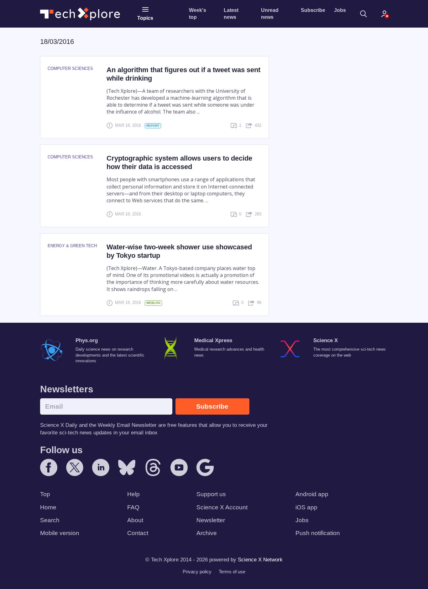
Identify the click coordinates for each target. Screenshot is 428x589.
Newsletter (210, 520)
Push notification (317, 533)
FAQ (133, 507)
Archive (206, 533)
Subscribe (313, 10)
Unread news (270, 14)
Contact (137, 533)
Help (133, 494)
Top (45, 494)
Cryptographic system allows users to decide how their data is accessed (179, 162)
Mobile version (59, 533)
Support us (211, 494)
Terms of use (232, 571)
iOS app (306, 507)
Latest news (231, 14)
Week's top (197, 14)
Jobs (340, 10)
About (135, 520)
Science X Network (260, 560)
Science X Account (222, 507)
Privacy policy (197, 571)
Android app (311, 494)
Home (48, 507)
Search (50, 520)
